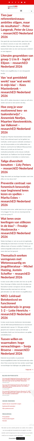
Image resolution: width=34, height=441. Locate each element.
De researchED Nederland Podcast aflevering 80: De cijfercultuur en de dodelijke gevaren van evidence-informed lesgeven (15, 386)
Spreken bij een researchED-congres (11, 403)
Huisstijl (4, 420)
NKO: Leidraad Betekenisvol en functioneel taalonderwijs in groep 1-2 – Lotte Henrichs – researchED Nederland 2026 (16, 307)
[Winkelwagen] (31, 11)
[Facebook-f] (15, 2)
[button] (21, 10)
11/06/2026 (5, 389)
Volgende (29, 369)
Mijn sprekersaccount (8, 408)
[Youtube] (21, 2)
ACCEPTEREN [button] (20, 438)
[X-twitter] (18, 2)
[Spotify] (24, 2)
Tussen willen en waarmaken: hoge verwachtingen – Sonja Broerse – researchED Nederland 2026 (16, 346)
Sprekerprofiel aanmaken (8, 406)
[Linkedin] (9, 2)
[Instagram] (12, 2)
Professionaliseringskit (8, 418)
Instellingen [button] (28, 435)
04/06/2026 (5, 395)
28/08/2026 (5, 382)
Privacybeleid (5, 416)
